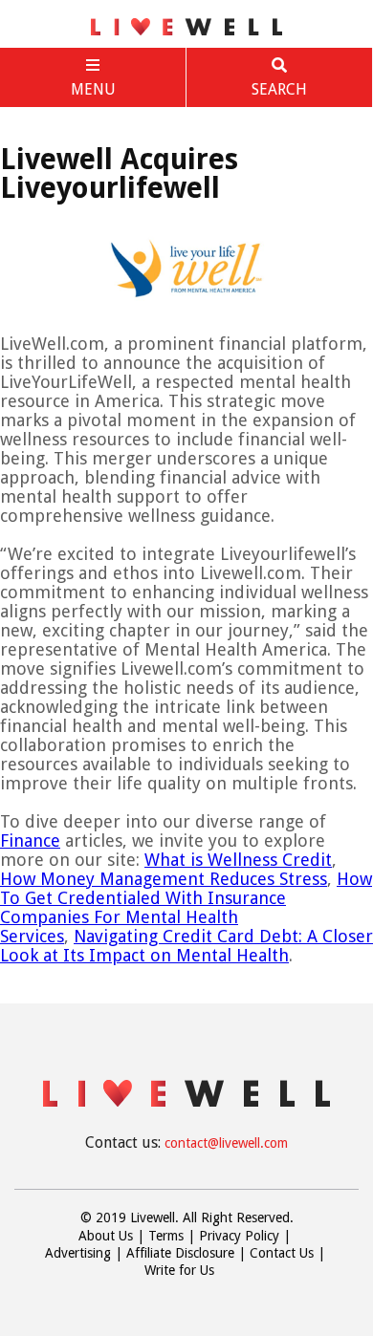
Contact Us (282, 1253)
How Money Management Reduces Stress (163, 879)
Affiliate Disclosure (180, 1253)
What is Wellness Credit (238, 860)
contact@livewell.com (226, 1143)
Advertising (78, 1253)
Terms (166, 1235)
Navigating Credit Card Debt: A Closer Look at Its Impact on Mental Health (186, 945)
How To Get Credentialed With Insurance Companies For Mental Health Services (186, 907)
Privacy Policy (239, 1235)
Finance (30, 840)
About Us (105, 1235)
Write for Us (179, 1270)
